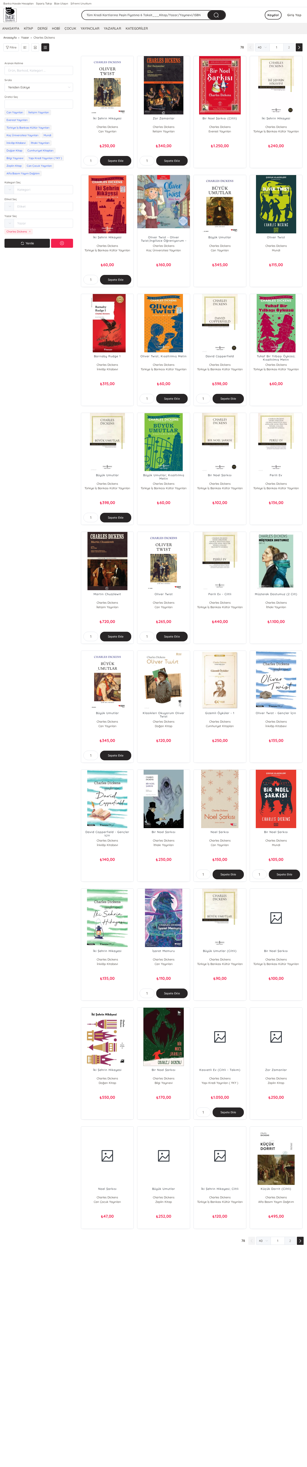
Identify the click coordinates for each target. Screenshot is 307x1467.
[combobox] (38, 104)
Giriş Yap (294, 15)
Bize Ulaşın (61, 3)
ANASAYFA (10, 28)
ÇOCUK (70, 28)
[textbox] (38, 104)
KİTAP (28, 28)
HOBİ (56, 28)
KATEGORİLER (137, 28)
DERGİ (42, 28)
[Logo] (10, 15)
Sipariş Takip (44, 3)
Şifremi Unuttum (81, 3)
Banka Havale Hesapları (18, 3)
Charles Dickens (107, 127)
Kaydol (273, 15)
